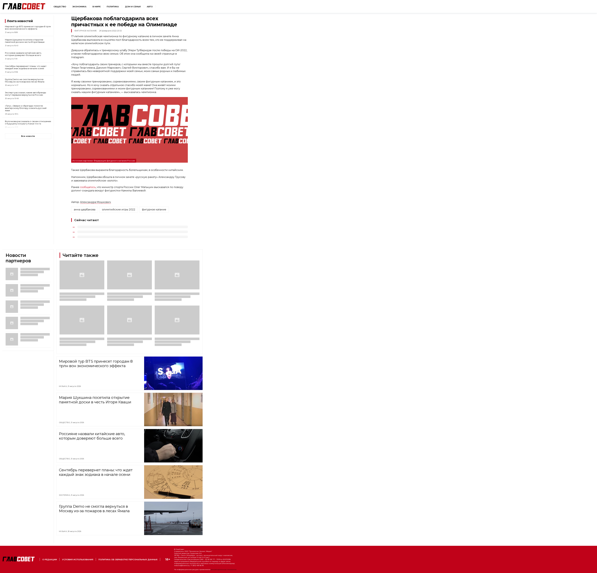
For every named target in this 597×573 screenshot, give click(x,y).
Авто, (62, 557)
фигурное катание (154, 209)
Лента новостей (20, 21)
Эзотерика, (65, 495)
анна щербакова (84, 209)
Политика (113, 6)
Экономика (79, 6)
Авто (150, 6)
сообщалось (88, 187)
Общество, (65, 422)
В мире (97, 6)
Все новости (28, 136)
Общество (59, 6)
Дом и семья (133, 6)
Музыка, (63, 386)
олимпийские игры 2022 (118, 209)
